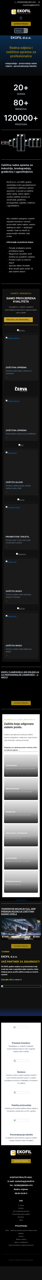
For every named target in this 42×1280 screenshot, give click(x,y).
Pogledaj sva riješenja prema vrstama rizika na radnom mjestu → (20, 749)
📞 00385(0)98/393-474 (25, 2)
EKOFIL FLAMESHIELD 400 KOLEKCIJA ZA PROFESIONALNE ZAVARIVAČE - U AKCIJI (20, 675)
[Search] (26, 30)
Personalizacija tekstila (21, 1134)
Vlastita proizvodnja (21, 1105)
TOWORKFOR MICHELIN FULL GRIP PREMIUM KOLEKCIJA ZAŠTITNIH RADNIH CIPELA (18, 911)
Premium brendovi (21, 1043)
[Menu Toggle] (21, 18)
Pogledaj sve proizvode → (18, 319)
